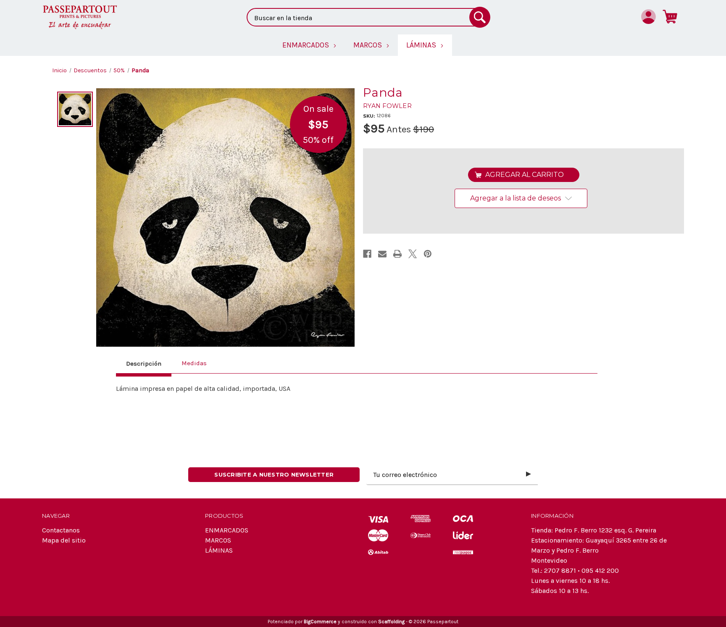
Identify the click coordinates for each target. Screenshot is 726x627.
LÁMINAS (219, 550)
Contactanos (61, 530)
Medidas (194, 363)
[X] (412, 254)
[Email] (382, 254)
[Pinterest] (428, 254)
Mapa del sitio (64, 540)
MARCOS (218, 540)
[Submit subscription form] (528, 474)
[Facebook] (367, 254)
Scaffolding (391, 621)
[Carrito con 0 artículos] (670, 16)
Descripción (143, 363)
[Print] (397, 254)
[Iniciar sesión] (648, 16)
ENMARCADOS (226, 530)
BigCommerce (320, 621)
